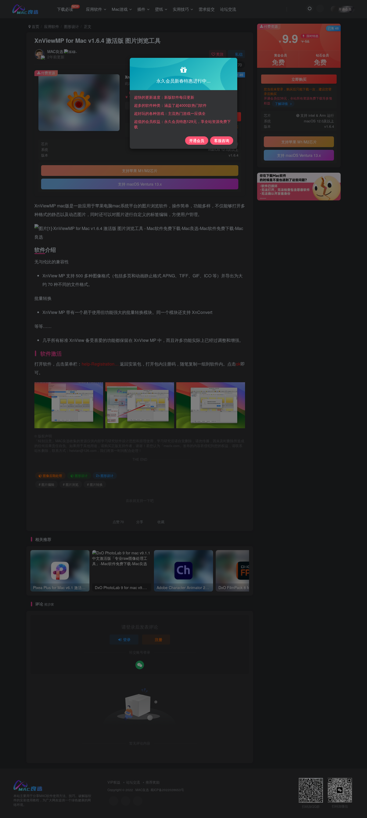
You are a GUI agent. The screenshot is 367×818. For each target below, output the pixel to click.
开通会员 (196, 140)
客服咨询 (221, 140)
